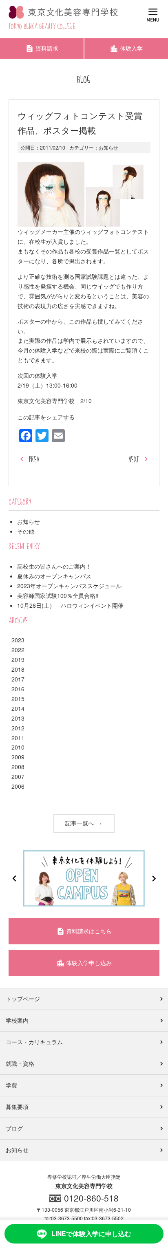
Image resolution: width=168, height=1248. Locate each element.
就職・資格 (20, 1063)
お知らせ (108, 147)
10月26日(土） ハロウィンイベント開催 (70, 605)
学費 (11, 1085)
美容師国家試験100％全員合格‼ (57, 595)
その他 (25, 531)
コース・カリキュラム (34, 1042)
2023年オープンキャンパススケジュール (69, 586)
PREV (34, 460)
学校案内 (17, 1020)
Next (153, 878)
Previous (14, 878)
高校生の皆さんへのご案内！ (54, 566)
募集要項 (17, 1106)
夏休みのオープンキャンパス (54, 576)
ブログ (14, 1128)
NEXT (133, 460)
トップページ (23, 998)
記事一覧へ (80, 823)
